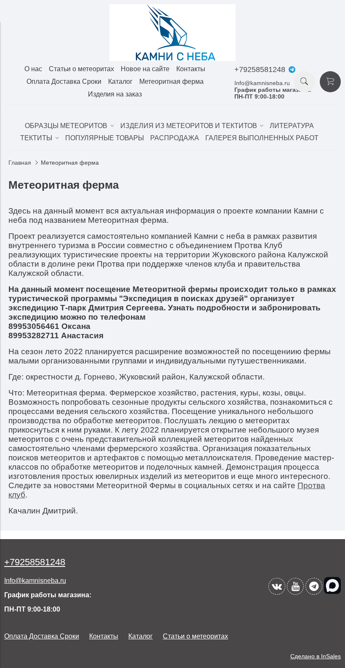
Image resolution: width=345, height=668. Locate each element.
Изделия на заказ (115, 94)
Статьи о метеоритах (81, 68)
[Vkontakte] (276, 586)
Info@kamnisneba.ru (262, 83)
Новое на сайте (145, 68)
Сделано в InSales (315, 656)
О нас (33, 68)
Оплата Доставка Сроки (64, 81)
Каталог (120, 81)
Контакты (190, 68)
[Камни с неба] (172, 58)
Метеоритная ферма (171, 81)
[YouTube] (295, 586)
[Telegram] (313, 586)
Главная (19, 162)
